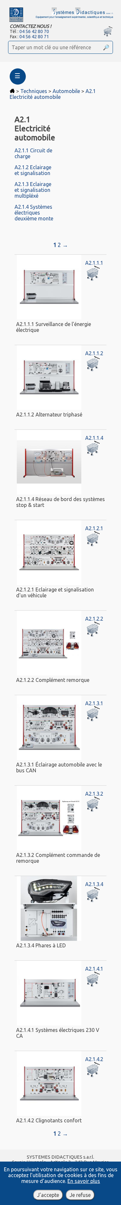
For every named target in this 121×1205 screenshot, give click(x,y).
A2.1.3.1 (94, 703)
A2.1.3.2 (94, 794)
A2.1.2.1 (94, 528)
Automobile (66, 91)
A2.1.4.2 (94, 1059)
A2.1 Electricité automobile (53, 94)
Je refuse (80, 1195)
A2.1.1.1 (94, 263)
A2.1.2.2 (94, 619)
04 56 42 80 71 (34, 36)
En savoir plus (83, 1181)
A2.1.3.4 (94, 884)
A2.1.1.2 (94, 353)
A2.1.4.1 (94, 969)
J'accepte (48, 1195)
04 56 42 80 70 (34, 31)
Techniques (33, 91)
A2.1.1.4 (94, 438)
